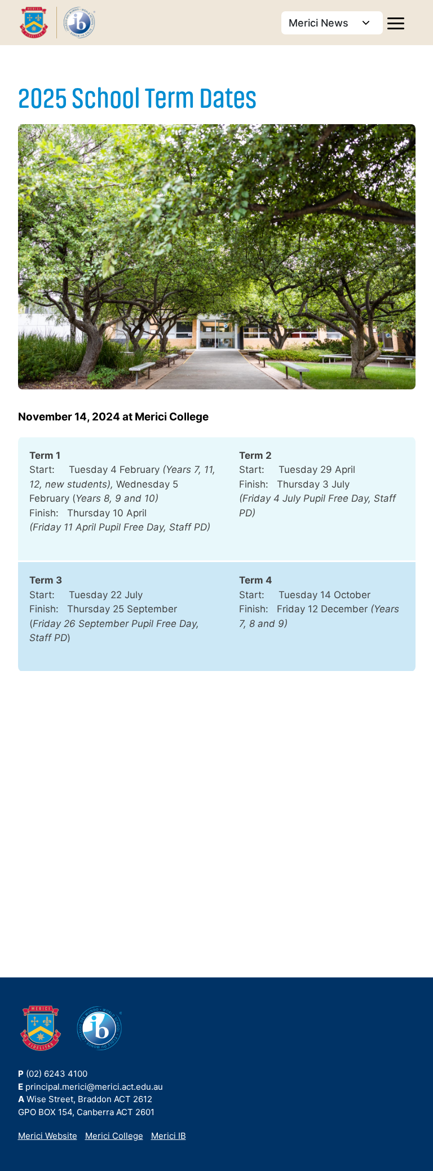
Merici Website (47, 1135)
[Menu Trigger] (396, 24)
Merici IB (168, 1135)
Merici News (320, 23)
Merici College (114, 1135)
